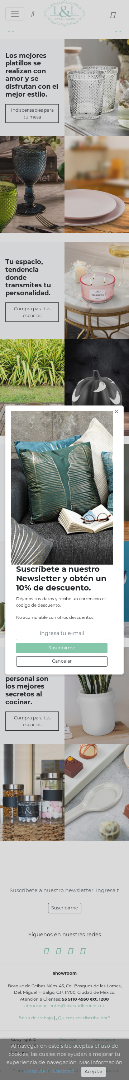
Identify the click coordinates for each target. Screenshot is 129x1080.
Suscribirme (61, 647)
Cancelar (62, 661)
